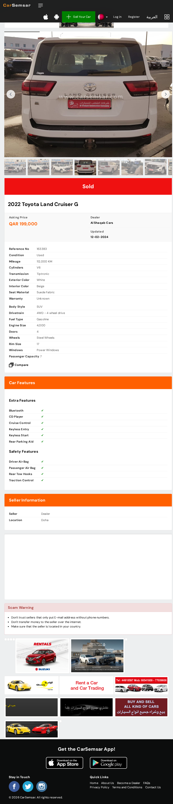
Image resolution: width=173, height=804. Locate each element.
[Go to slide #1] (15, 167)
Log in (117, 17)
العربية (151, 17)
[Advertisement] (88, 566)
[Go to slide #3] (62, 167)
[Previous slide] (11, 94)
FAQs (146, 783)
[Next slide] (165, 94)
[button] (40, 5)
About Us (107, 783)
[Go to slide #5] (109, 167)
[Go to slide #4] (85, 167)
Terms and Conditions (127, 787)
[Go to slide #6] (132, 167)
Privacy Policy (99, 787)
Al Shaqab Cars (102, 223)
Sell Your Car (82, 17)
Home (94, 783)
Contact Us (153, 787)
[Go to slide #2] (38, 167)
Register (134, 17)
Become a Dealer (128, 783)
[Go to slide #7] (155, 167)
